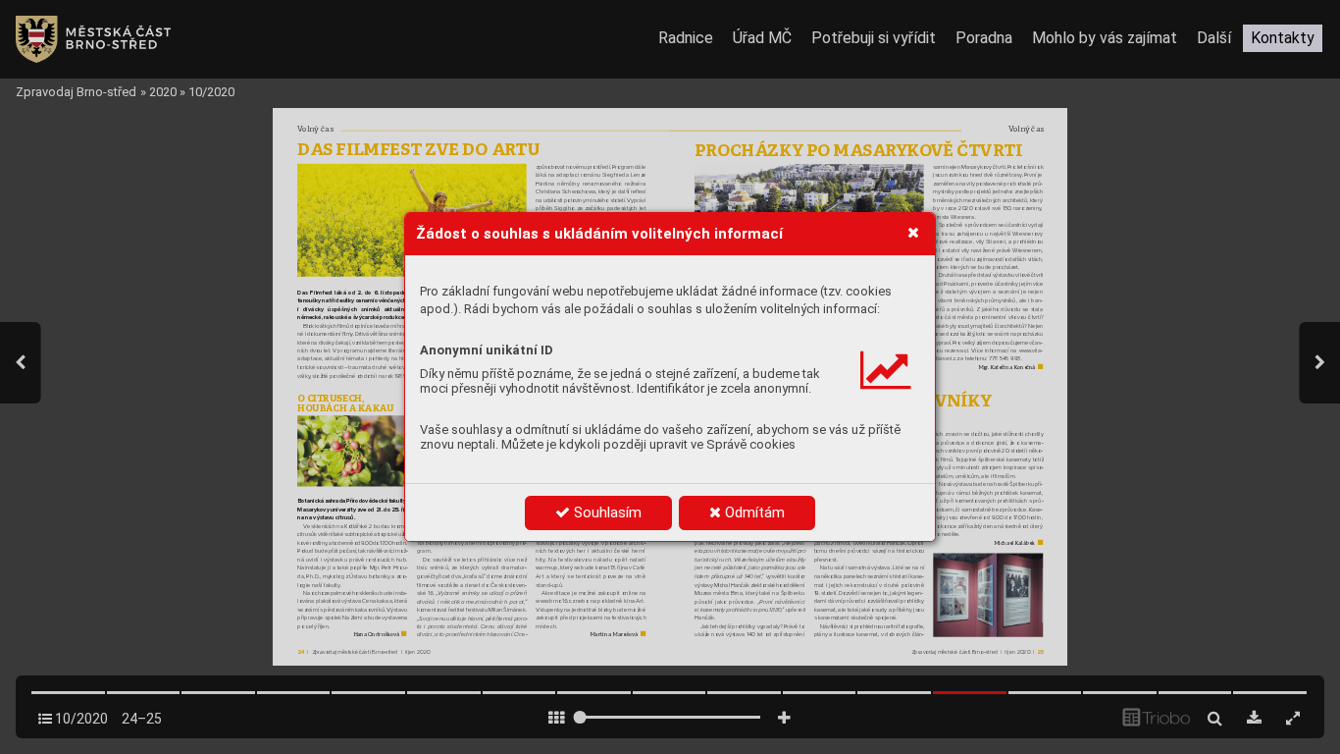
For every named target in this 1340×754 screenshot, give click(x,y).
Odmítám (753, 512)
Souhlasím (606, 512)
